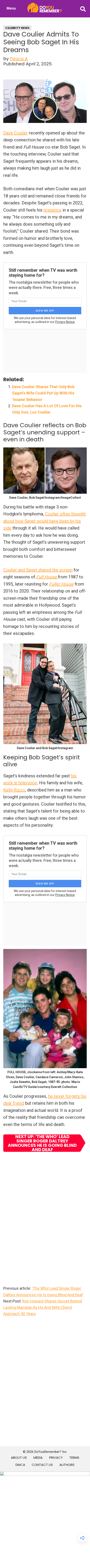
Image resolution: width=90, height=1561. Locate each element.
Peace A (19, 59)
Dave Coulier (15, 133)
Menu (11, 8)
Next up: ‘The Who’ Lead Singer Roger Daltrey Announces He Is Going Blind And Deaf (42, 1143)
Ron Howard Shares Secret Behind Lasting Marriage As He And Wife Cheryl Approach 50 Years (42, 1307)
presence (52, 210)
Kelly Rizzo (14, 790)
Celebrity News (17, 28)
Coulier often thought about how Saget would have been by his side (44, 521)
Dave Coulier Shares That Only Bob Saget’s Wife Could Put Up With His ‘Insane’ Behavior (43, 393)
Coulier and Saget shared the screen (38, 570)
